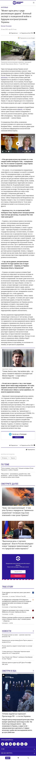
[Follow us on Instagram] (14, 744)
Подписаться (18, 437)
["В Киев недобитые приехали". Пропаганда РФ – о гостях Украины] (18, 693)
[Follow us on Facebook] (2, 744)
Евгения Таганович (6, 26)
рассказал (4, 77)
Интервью (4, 7)
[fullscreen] (33, 151)
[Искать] (28, 758)
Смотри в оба (9, 671)
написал (19, 109)
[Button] (13, 33)
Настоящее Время (9, 139)
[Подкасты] (25, 744)
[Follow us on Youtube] (10, 744)
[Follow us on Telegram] (18, 744)
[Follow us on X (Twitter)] (6, 744)
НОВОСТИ (6, 631)
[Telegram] (18, 758)
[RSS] (22, 744)
